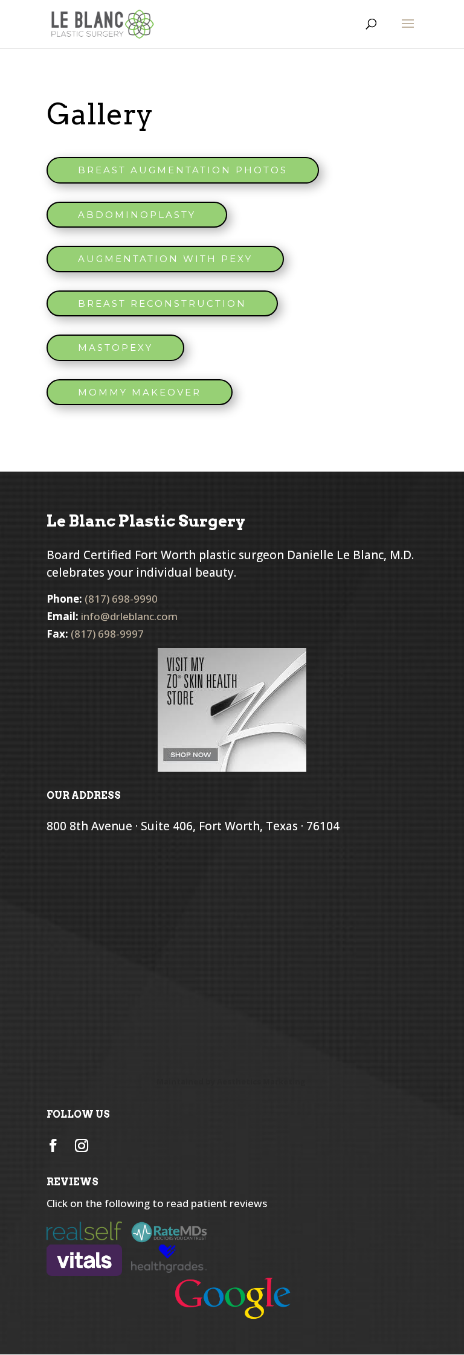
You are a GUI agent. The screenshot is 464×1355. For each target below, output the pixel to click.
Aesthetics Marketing (261, 1081)
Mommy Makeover (139, 392)
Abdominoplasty (137, 214)
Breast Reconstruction (162, 303)
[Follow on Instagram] (81, 1145)
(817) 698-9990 (121, 599)
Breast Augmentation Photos (183, 170)
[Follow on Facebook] (53, 1145)
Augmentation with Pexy (165, 258)
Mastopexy (115, 347)
